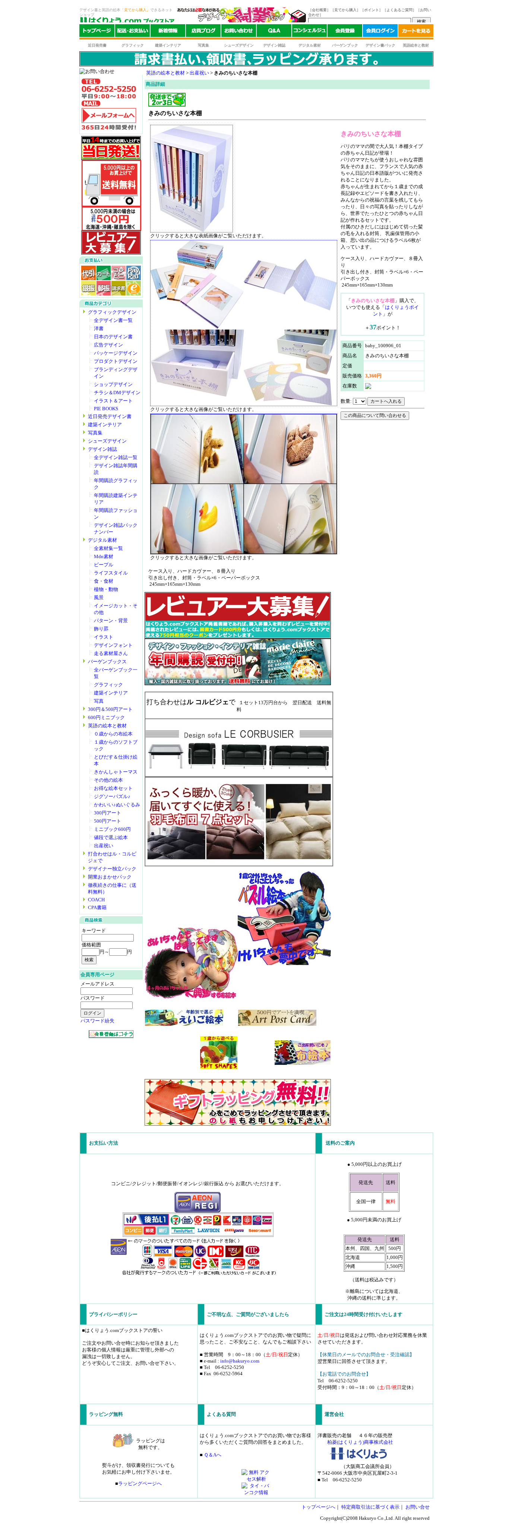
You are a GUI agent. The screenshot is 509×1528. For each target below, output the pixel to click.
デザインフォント (113, 645)
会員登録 (345, 31)
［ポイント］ (371, 10)
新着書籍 (168, 31)
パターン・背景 (111, 620)
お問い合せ (417, 1507)
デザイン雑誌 (274, 45)
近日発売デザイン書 (110, 416)
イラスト (103, 637)
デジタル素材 (309, 45)
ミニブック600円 (112, 829)
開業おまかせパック (110, 877)
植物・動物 (106, 589)
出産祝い (103, 845)
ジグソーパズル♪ (112, 796)
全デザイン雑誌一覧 (115, 457)
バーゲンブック (345, 45)
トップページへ (318, 1507)
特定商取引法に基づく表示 (370, 1507)
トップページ (96, 31)
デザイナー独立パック (112, 868)
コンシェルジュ (309, 31)
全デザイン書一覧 (113, 320)
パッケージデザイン (115, 353)
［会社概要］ (319, 10)
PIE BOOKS (106, 408)
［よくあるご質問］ (399, 10)
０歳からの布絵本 (113, 734)
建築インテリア (168, 45)
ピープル (103, 564)
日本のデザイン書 (113, 336)
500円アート (107, 821)
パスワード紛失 (97, 1021)
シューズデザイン (239, 45)
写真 (99, 701)
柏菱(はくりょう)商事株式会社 (360, 1442)
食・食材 (103, 581)
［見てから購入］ (345, 10)
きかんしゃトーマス (115, 772)
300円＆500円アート (110, 709)
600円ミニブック (106, 717)
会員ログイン (380, 31)
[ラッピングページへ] (238, 1124)
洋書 (99, 328)
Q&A (274, 31)
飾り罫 (101, 629)
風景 (99, 597)
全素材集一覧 (108, 548)
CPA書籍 (97, 907)
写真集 (203, 45)
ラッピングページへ (140, 1483)
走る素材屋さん (111, 653)
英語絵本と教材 (416, 45)
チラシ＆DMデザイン (117, 392)
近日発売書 (97, 45)
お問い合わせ (238, 31)
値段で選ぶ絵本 (111, 837)
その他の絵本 (108, 780)
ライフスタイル (111, 573)
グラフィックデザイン (112, 312)
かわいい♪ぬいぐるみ (117, 804)
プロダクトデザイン (115, 361)
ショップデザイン (113, 384)
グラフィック (132, 45)
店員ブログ (203, 31)
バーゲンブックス (107, 661)
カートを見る (415, 31)
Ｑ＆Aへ (212, 1455)
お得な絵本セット (113, 788)
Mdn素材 (103, 556)
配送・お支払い (132, 31)
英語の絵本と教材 (107, 725)
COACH (96, 899)
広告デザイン (108, 345)
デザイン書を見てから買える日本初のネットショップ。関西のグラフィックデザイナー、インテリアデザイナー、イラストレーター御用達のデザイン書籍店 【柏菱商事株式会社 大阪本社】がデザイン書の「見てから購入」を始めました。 (126, 20)
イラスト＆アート (113, 401)
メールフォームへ (109, 115)
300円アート (107, 813)
